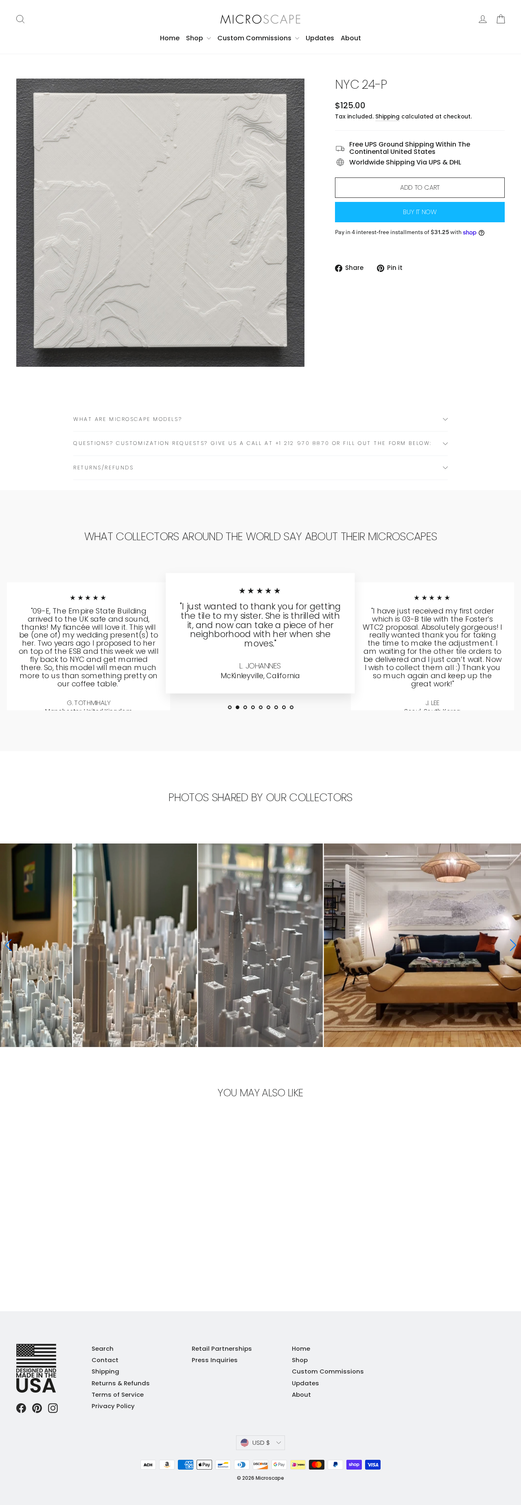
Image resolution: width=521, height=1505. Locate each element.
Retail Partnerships (222, 1348)
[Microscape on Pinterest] (37, 1408)
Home (170, 38)
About (351, 38)
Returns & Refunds (121, 1383)
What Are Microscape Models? (127, 419)
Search (103, 1348)
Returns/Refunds (103, 467)
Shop (195, 38)
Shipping (387, 116)
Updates (320, 38)
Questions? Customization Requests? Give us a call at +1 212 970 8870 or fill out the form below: (252, 443)
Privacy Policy (113, 1406)
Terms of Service (118, 1394)
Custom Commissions (255, 38)
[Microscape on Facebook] (21, 1408)
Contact (105, 1360)
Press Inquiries (215, 1360)
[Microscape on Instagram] (53, 1408)
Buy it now (419, 212)
